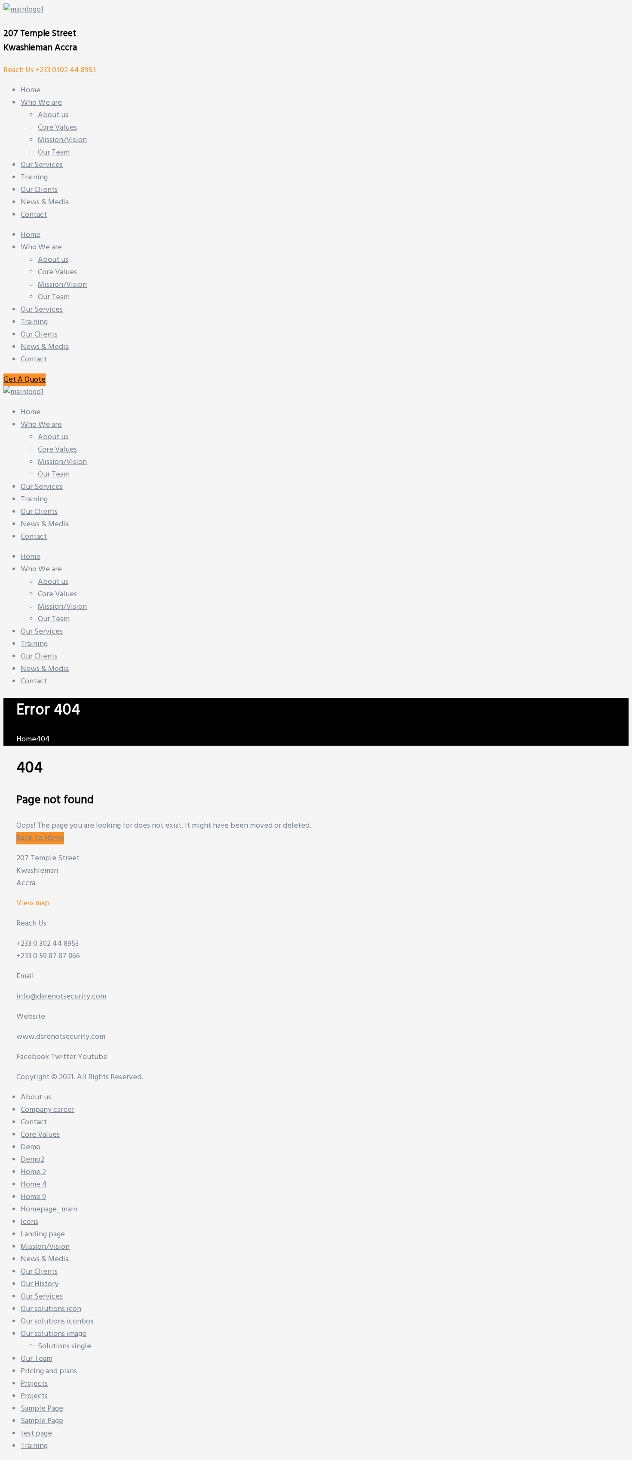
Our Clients (39, 334)
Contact (34, 359)
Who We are (41, 247)
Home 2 (33, 1172)
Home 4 (34, 1184)
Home (30, 235)
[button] (24, 379)
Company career (47, 1110)
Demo (30, 1147)
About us (53, 260)
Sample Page (42, 1408)
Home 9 (33, 1197)
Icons (29, 1222)
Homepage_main (49, 1209)
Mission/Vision (62, 285)
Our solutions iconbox (57, 1321)
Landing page (43, 1234)
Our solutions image (53, 1334)
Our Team (54, 297)
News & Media (45, 347)
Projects (34, 1384)
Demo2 (32, 1159)
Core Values (57, 272)
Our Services (42, 310)
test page (36, 1433)
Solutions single (64, 1346)
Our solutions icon (51, 1309)
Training (34, 322)
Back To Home (40, 838)
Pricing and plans (49, 1371)
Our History (39, 1284)
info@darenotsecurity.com (61, 996)
